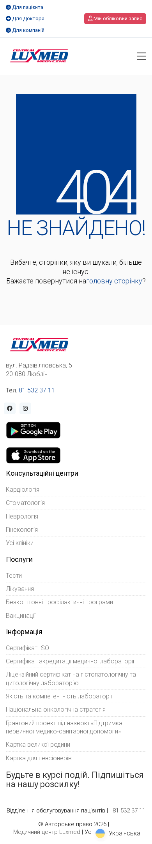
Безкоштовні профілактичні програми (59, 602)
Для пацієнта (27, 7)
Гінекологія (22, 529)
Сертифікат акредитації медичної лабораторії (70, 661)
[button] (141, 56)
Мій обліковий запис (117, 18)
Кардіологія (22, 489)
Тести (14, 575)
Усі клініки (20, 543)
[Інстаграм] (25, 408)
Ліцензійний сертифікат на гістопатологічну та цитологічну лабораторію (71, 678)
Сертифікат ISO (27, 648)
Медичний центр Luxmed (46, 831)
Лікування (20, 589)
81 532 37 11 (37, 390)
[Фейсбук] (10, 408)
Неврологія (22, 516)
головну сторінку (114, 281)
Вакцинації (20, 615)
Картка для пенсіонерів (39, 758)
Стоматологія (25, 502)
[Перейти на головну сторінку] (39, 56)
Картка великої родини (38, 744)
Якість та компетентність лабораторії (59, 696)
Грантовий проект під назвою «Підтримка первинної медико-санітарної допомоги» (64, 727)
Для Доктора (28, 18)
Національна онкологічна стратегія (56, 709)
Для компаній (28, 30)
